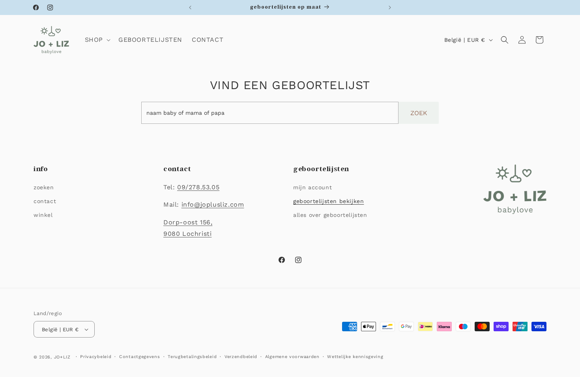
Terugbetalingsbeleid (192, 356)
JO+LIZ (62, 357)
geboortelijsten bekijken (328, 201)
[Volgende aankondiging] (390, 7)
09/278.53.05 (198, 187)
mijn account (312, 187)
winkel (43, 215)
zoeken (44, 187)
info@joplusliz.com (212, 204)
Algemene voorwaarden (292, 356)
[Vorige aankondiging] (190, 7)
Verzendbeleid (241, 356)
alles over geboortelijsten (330, 215)
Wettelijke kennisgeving (355, 356)
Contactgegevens (139, 356)
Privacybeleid (95, 356)
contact (45, 201)
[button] (97, 40)
